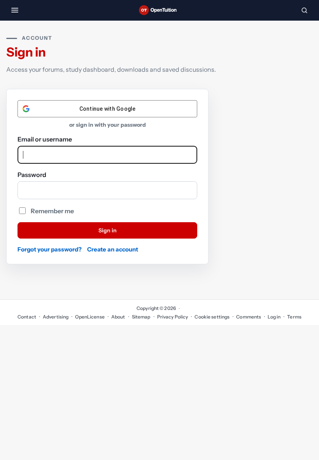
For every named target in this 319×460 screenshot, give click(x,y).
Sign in (107, 230)
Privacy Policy (172, 317)
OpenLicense (89, 317)
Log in (274, 317)
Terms (294, 317)
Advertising (55, 317)
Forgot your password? (50, 249)
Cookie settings (212, 317)
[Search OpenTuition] (304, 10)
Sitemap (141, 317)
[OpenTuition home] (159, 10)
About (118, 317)
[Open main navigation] (14, 10)
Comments (248, 317)
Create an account (112, 249)
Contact (27, 317)
